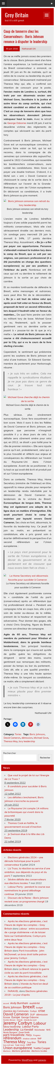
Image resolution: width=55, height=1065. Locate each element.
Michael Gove (41, 737)
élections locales (39, 1051)
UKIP (28, 1045)
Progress (36, 1035)
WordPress (27, 1060)
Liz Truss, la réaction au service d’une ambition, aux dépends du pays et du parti (27, 872)
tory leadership (27, 741)
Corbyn (33, 1011)
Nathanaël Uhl (29, 48)
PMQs (29, 1035)
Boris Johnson (37, 734)
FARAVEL (13, 991)
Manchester (40, 1030)
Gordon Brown (9, 1020)
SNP (39, 1038)
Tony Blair (31, 1042)
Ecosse (6, 1017)
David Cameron (12, 737)
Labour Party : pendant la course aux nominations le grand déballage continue (27, 890)
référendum (12, 1038)
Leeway (42, 1060)
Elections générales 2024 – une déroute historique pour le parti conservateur (23, 861)
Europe (15, 1017)
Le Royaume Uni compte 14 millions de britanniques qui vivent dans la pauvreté (26, 812)
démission (27, 737)
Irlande (19, 1020)
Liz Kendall (26, 1029)
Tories (18, 734)
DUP (32, 1015)
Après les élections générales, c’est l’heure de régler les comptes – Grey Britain (26, 925)
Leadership (11, 1029)
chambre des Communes (16, 1011)
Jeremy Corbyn (17, 1023)
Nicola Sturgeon (10, 1032)
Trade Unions (20, 1045)
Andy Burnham (19, 1003)
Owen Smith (24, 1032)
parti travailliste (13, 1034)
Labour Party (30, 1026)
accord (6, 1003)
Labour (39, 1023)
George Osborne (16, 123)
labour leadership (12, 1027)
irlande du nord (30, 1020)
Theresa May (11, 741)
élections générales (21, 1051)
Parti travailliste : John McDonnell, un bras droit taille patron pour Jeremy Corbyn (25, 954)
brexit (29, 1007)
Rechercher (9, 753)
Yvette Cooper (41, 1048)
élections (7, 1051)
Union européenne (17, 1048)
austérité (34, 1003)
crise (41, 1010)
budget (39, 1007)
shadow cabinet (29, 1039)
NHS (48, 1030)
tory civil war (8, 1045)
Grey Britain (16, 15)
